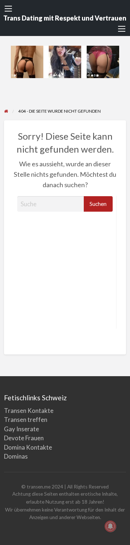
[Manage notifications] (110, 526)
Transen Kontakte (28, 410)
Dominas (16, 456)
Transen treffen (25, 419)
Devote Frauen (24, 438)
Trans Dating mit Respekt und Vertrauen (64, 18)
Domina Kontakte (28, 447)
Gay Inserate (21, 429)
